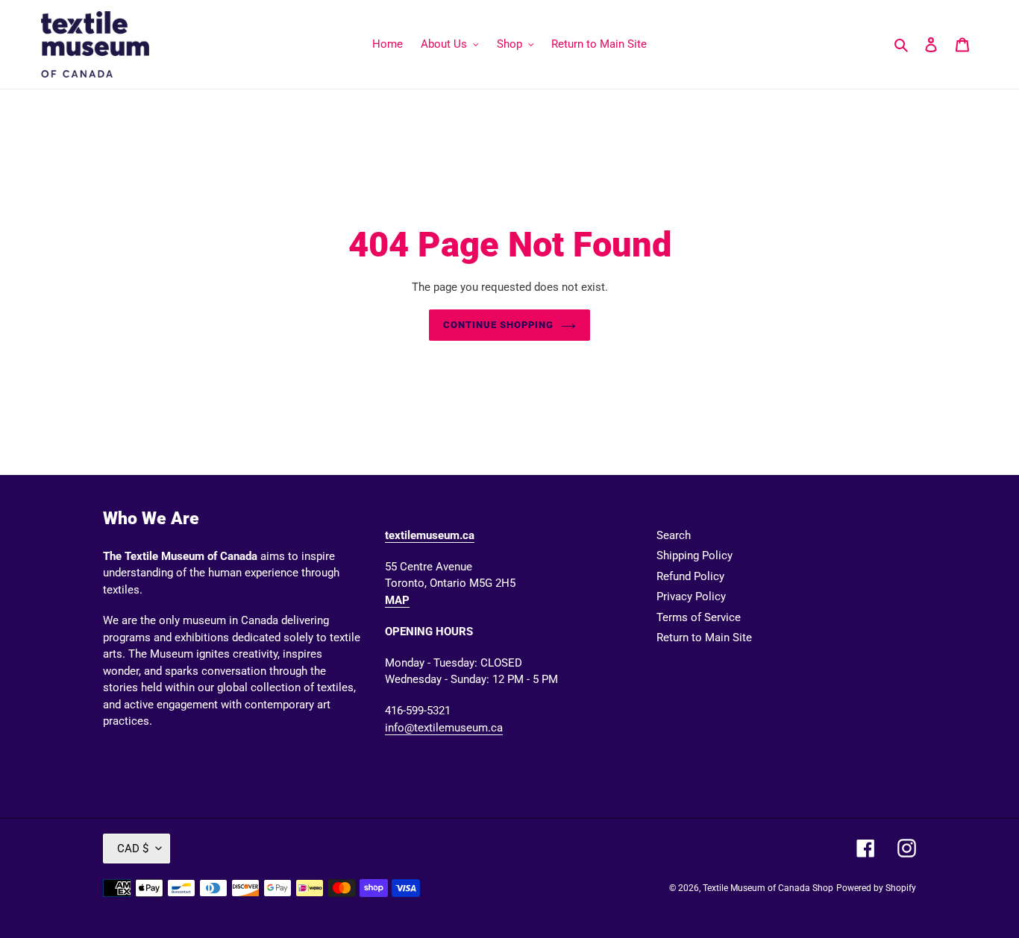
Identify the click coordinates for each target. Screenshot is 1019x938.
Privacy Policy (691, 596)
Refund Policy (690, 576)
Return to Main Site (704, 637)
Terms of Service (698, 617)
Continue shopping (498, 324)
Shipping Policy (694, 555)
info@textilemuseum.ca (444, 727)
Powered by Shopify (876, 888)
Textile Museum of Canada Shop (768, 888)
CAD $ (132, 848)
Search (673, 535)
